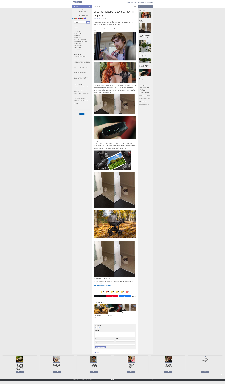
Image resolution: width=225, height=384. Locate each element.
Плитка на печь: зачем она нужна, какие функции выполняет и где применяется (81, 72)
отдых (145, 101)
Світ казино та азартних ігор (80, 39)
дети (143, 89)
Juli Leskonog (98, 18)
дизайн (146, 89)
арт (145, 87)
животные (141, 92)
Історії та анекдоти (78, 33)
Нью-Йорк (148, 85)
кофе (147, 96)
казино (149, 95)
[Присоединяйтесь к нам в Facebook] (89, 6)
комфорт (143, 96)
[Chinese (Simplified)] (76, 18)
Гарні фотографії (78, 31)
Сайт (96, 342)
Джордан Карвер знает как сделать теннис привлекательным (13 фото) (144, 36)
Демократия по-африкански (144, 78)
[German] (80, 18)
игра (144, 93)
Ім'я (96, 338)
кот (145, 96)
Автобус (140, 20)
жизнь (147, 92)
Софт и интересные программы (81, 41)
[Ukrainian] (73, 18)
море (140, 100)
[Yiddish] (85, 18)
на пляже (143, 100)
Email (117, 338)
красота (141, 98)
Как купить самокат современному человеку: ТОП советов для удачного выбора (81, 67)
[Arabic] (74, 18)
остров (143, 101)
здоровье (141, 93)
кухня (144, 98)
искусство (145, 95)
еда (145, 90)
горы (140, 89)
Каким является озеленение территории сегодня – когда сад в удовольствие (80, 58)
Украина (140, 87)
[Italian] (82, 18)
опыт (140, 101)
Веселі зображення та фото (80, 29)
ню (149, 100)
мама (146, 98)
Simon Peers (116, 21)
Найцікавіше (97, 6)
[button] (97, 328)
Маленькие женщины (127, 312)
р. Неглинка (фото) (98, 315)
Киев (143, 85)
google (140, 85)
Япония (143, 87)
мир (149, 98)
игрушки (146, 93)
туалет (146, 104)
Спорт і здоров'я (78, 43)
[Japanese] (83, 18)
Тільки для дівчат (78, 47)
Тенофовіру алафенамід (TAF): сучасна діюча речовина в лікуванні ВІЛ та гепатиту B (82, 62)
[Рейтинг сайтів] (82, 114)
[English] (77, 18)
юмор (148, 104)
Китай (145, 85)
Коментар (97, 330)
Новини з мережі (78, 37)
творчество (143, 104)
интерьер (141, 95)
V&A (122, 282)
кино (140, 96)
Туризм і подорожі (78, 49)
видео (148, 87)
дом (143, 90)
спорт (140, 104)
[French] (79, 18)
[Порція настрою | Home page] (77, 2)
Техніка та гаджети (78, 45)
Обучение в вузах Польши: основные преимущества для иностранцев (81, 102)
